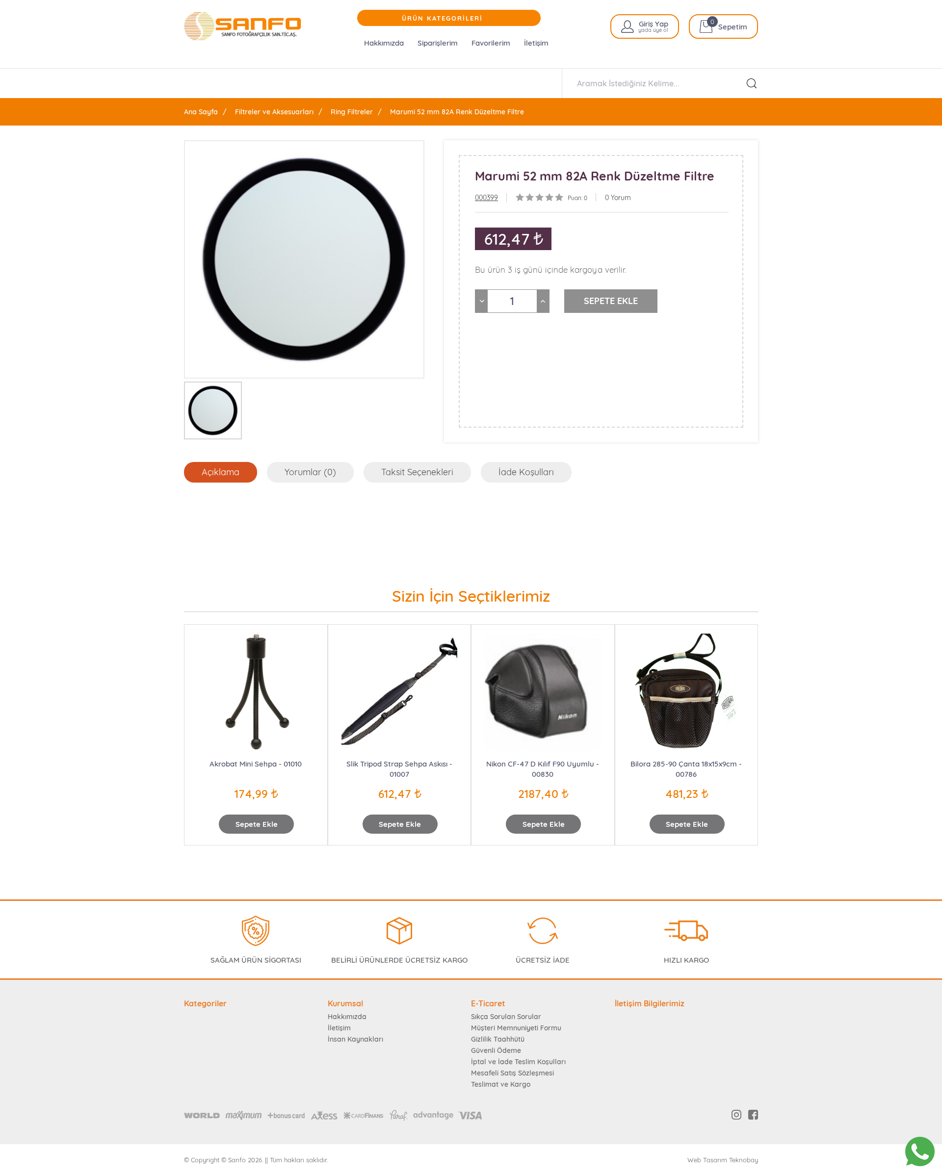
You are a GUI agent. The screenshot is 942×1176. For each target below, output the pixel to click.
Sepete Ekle (257, 824)
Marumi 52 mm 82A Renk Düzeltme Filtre (457, 111)
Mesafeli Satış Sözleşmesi (512, 1073)
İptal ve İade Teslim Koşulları (518, 1061)
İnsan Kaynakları (355, 1039)
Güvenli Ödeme (496, 1050)
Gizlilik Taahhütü (497, 1039)
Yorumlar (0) (310, 472)
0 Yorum (618, 197)
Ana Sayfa (201, 111)
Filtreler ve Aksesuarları (274, 111)
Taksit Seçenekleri (417, 472)
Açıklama (220, 472)
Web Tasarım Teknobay (722, 1160)
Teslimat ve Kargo (500, 1084)
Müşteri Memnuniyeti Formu (516, 1027)
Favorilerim (490, 43)
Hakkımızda (384, 43)
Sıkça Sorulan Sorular (506, 1016)
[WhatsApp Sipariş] (920, 1151)
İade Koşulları (526, 472)
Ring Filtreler (352, 111)
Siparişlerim (438, 43)
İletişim (536, 43)
